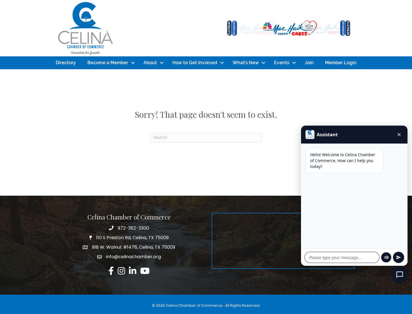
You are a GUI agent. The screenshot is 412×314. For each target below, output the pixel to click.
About (150, 62)
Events (281, 62)
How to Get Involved (194, 62)
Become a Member (107, 62)
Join (309, 62)
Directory (66, 62)
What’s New (246, 62)
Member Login (341, 62)
